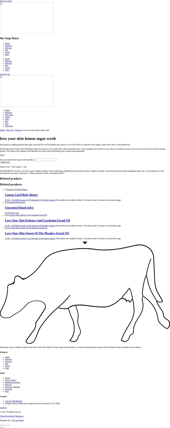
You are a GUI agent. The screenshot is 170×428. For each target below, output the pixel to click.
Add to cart (5, 162)
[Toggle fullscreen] (3, 425)
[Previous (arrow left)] (1, 427)
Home (2, 130)
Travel (7, 52)
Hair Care (9, 115)
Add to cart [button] (14, 213)
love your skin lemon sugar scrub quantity (16, 160)
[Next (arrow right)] (3, 427)
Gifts (7, 55)
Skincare (8, 46)
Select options (49, 200)
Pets (6, 50)
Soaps (7, 43)
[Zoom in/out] (1, 425)
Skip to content (6, 1)
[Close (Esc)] (8, 425)
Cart (6, 124)
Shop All (9, 130)
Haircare (8, 48)
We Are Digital (18, 420)
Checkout (9, 126)
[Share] (6, 425)
